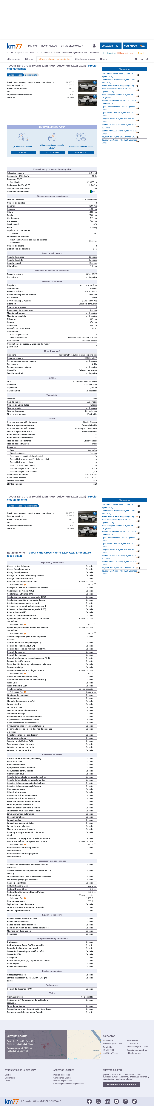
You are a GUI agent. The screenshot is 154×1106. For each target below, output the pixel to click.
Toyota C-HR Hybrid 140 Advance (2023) (119, 137)
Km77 (14, 46)
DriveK (8, 1081)
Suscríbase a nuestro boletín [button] (121, 1084)
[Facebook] (89, 1101)
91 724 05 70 (26, 1048)
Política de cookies (61, 1075)
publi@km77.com (110, 1053)
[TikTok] (134, 1101)
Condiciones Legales (62, 1078)
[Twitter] (98, 1101)
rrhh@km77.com (134, 1053)
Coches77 (9, 1075)
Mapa (30, 1044)
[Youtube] (116, 1101)
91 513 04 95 (22, 1051)
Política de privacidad (62, 1081)
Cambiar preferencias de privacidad (68, 1084)
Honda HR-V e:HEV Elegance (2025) (118, 86)
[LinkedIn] (107, 1101)
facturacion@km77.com (137, 1046)
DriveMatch (10, 1078)
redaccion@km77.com (113, 1044)
